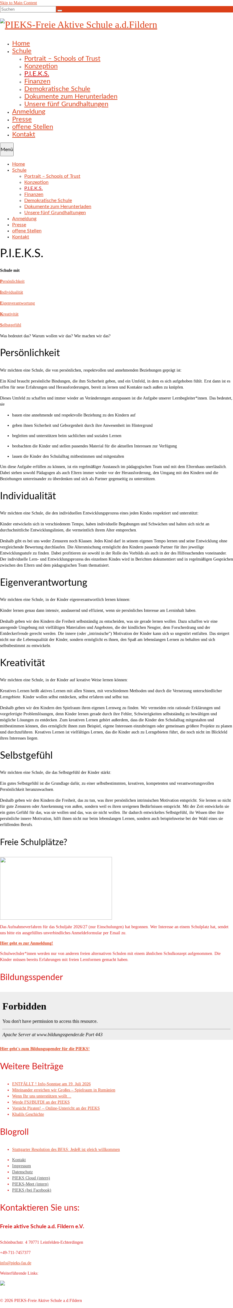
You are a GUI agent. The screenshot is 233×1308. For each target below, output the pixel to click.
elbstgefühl (10, 325)
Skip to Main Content (18, 3)
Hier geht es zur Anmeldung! (26, 943)
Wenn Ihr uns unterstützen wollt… (41, 1096)
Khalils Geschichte (28, 1114)
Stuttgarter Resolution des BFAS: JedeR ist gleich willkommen (66, 1149)
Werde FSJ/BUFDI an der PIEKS (41, 1102)
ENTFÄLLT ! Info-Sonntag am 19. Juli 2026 (51, 1084)
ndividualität (11, 292)
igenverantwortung (17, 303)
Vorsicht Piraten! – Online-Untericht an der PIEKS (56, 1108)
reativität (9, 314)
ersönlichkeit (12, 281)
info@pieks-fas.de (15, 1263)
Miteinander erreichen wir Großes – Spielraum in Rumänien (63, 1090)
